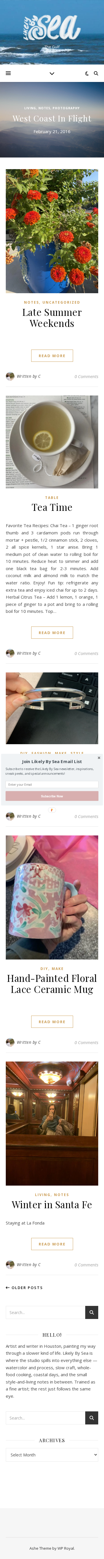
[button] (52, 761)
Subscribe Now (52, 796)
